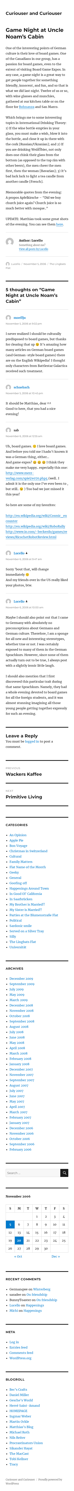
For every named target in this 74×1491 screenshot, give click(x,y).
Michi (13, 1311)
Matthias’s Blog (21, 1427)
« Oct (18, 1256)
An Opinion (18, 835)
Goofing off (18, 883)
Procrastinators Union (26, 1443)
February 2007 (20, 1117)
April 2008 (17, 1048)
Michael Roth (19, 1432)
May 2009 (16, 995)
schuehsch (22, 387)
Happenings (35, 1305)
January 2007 (19, 1123)
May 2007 (16, 1101)
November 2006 (21, 1133)
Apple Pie (16, 840)
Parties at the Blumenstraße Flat (33, 915)
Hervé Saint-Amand (24, 1405)
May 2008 (16, 1043)
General (15, 878)
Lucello (15, 263)
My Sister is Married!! (25, 910)
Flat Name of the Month (27, 867)
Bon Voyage (18, 846)
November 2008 (21, 1011)
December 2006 (21, 1128)
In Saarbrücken (20, 899)
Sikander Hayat (21, 1448)
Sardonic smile (20, 926)
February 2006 (20, 1149)
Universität (17, 947)
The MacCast (19, 1454)
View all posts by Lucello (33, 249)
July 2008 (16, 1032)
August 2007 (18, 1085)
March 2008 (18, 1053)
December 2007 (21, 1069)
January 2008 (19, 1064)
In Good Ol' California (25, 894)
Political (15, 920)
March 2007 (18, 1112)
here (59, 224)
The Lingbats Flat (22, 942)
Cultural (15, 856)
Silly (12, 936)
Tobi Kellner (18, 1459)
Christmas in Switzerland (28, 851)
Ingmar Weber (20, 1416)
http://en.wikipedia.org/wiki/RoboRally (35, 526)
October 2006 (19, 1139)
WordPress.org (20, 1358)
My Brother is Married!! (27, 904)
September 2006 (22, 1144)
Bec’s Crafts (18, 1389)
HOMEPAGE (18, 1411)
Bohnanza (26, 107)
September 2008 (21, 1021)
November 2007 (21, 1075)
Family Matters (20, 862)
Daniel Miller (19, 1395)
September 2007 (21, 1080)
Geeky (14, 872)
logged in (32, 741)
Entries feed (18, 1347)
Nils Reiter (17, 1438)
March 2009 (18, 1000)
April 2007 (17, 1107)
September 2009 (22, 984)
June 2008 (17, 1037)
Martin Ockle (19, 1421)
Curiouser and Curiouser (34, 13)
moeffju (20, 318)
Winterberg (41, 1289)
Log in (14, 1342)
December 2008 (21, 1005)
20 (19, 1240)
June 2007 (16, 1096)
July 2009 (16, 989)
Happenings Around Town (29, 888)
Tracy (13, 1464)
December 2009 (21, 979)
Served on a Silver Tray (26, 931)
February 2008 (20, 1059)
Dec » (56, 1256)
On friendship (37, 1294)
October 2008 (19, 1016)
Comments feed (21, 1353)
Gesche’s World (21, 1400)
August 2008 (18, 1027)
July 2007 (16, 1091)
